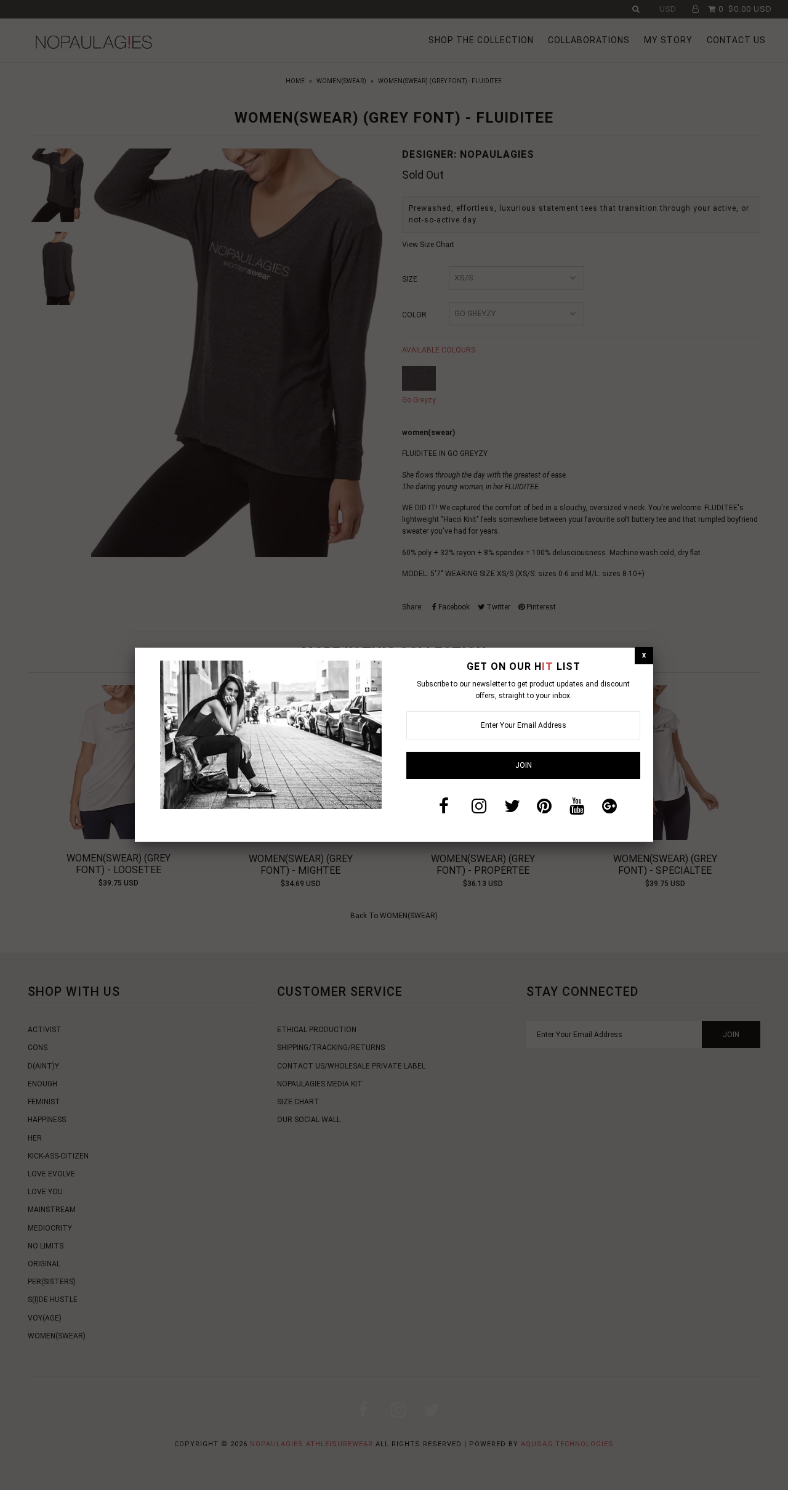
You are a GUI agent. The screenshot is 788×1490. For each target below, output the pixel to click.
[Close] (644, 655)
